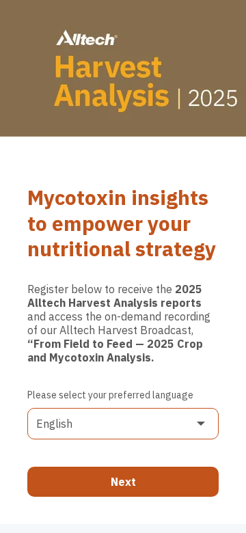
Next (123, 482)
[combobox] (123, 423)
